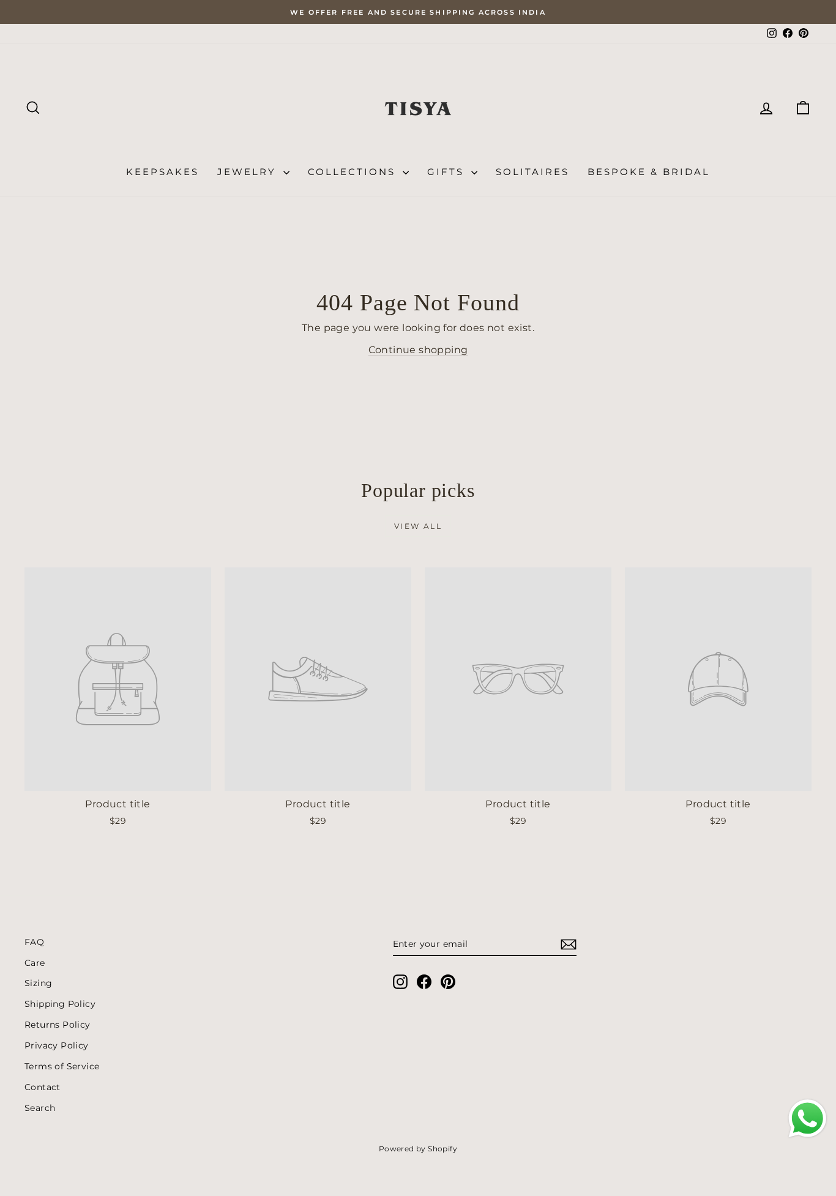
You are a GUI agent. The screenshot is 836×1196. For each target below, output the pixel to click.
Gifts (447, 172)
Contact (42, 1087)
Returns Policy (57, 1024)
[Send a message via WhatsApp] (807, 1118)
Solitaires (532, 172)
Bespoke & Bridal (649, 172)
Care (34, 962)
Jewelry (248, 172)
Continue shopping (418, 350)
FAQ (34, 941)
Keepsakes (162, 172)
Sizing (38, 983)
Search (39, 1107)
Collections (354, 172)
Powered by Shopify (418, 1148)
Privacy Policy (56, 1045)
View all (418, 526)
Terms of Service (61, 1066)
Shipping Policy (59, 1003)
